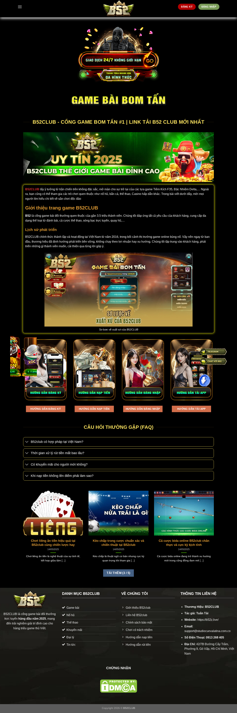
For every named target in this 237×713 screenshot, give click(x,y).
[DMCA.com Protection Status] (118, 685)
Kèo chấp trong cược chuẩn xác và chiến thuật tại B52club (118, 543)
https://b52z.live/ (207, 619)
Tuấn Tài (202, 613)
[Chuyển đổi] (27, 442)
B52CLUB (32, 189)
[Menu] (20, 6)
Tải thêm (118, 573)
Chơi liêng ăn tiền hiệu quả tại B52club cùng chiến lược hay (53, 543)
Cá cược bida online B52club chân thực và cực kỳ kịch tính (184, 543)
